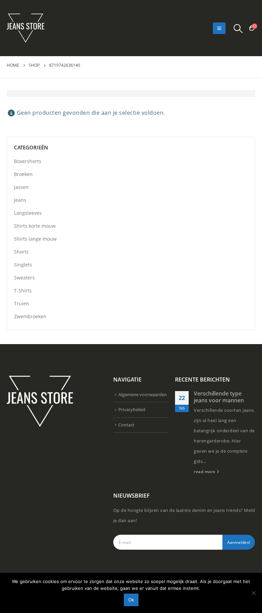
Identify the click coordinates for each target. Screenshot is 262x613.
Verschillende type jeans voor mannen (219, 397)
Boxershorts (27, 161)
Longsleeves (28, 213)
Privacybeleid (131, 409)
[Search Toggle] (238, 28)
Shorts (21, 251)
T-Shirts (23, 290)
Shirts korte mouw (35, 226)
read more (205, 471)
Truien (21, 303)
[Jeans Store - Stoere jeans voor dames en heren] (25, 28)
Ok (131, 599)
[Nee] (253, 593)
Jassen (21, 187)
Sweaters (24, 277)
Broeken (23, 174)
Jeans (20, 200)
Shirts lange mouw (35, 239)
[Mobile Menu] (219, 28)
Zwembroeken (30, 316)
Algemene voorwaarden (142, 394)
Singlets (23, 264)
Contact (126, 425)
